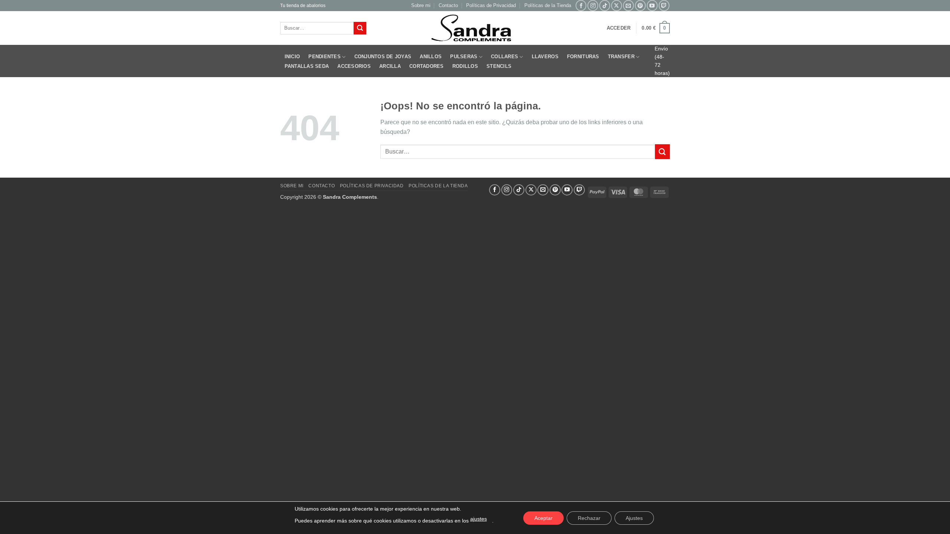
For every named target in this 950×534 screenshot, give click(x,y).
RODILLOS (465, 66)
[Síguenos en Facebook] (581, 5)
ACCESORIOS (354, 66)
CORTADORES (426, 66)
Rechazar (589, 518)
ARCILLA (390, 66)
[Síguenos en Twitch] (664, 5)
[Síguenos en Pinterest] (640, 5)
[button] (619, 28)
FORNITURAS (583, 56)
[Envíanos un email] (628, 5)
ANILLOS (431, 56)
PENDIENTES (324, 56)
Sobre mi (420, 5)
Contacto (448, 5)
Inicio (292, 56)
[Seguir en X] (616, 5)
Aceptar (543, 518)
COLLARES (504, 56)
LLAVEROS (545, 56)
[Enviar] (360, 28)
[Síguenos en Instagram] (592, 5)
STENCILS (499, 66)
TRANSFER (621, 56)
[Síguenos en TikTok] (604, 5)
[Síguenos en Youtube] (652, 5)
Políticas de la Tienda (547, 5)
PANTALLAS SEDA (307, 66)
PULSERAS (463, 56)
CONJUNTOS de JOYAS (383, 56)
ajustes (478, 519)
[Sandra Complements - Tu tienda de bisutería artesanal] (475, 28)
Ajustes (634, 518)
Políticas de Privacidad (491, 5)
